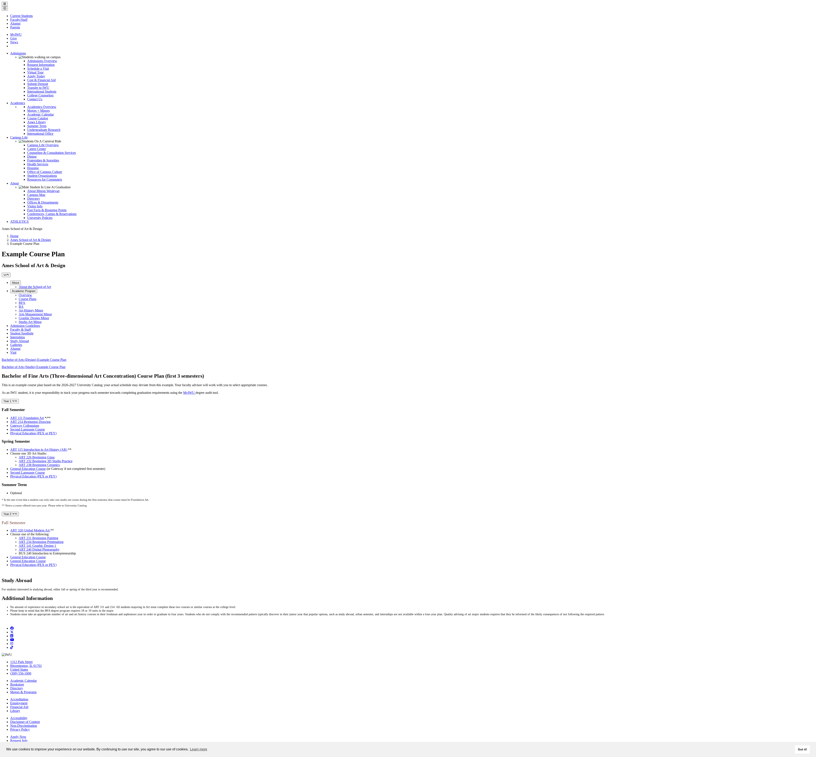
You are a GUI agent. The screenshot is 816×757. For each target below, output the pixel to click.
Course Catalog (37, 118)
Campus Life (19, 137)
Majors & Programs (23, 692)
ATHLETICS (19, 221)
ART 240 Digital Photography (39, 549)
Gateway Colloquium (24, 425)
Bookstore (17, 684)
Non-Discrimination (23, 725)
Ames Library (36, 122)
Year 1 (7, 401)
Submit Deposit (37, 84)
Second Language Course (27, 429)
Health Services (37, 164)
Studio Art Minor (30, 322)
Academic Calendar (40, 114)
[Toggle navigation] (6, 275)
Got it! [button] (802, 749)
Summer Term (36, 126)
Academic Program (23, 291)
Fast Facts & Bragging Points (47, 210)
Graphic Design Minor (34, 318)
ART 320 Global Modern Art (30, 530)
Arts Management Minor (35, 314)
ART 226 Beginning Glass (37, 457)
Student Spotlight (21, 333)
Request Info (18, 740)
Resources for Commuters (44, 179)
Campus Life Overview (43, 145)
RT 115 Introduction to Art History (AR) (40, 449)
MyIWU (16, 34)
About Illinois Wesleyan (43, 191)
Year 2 (7, 514)
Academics (17, 103)
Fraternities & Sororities (43, 160)
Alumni (15, 23)
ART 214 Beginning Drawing (30, 422)
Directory (33, 198)
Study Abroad (19, 341)
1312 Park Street (21, 662)
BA (21, 306)
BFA (22, 303)
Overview (25, 295)
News (14, 42)
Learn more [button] (198, 749)
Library (15, 711)
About (14, 183)
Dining (32, 156)
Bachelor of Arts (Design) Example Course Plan (34, 359)
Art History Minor (31, 310)
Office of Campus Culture (44, 172)
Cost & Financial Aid (41, 80)
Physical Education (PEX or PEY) (33, 433)
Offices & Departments (42, 202)
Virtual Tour (35, 72)
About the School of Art (35, 287)
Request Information (41, 65)
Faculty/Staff (18, 19)
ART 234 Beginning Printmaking (41, 542)
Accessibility (18, 718)
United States (19, 669)
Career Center (36, 149)
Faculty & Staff (20, 329)
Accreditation (19, 699)
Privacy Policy (20, 729)
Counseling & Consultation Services (51, 153)
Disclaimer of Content (25, 722)
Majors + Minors (38, 110)
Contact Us (34, 99)
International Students (41, 91)
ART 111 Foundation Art (27, 418)
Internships (17, 337)
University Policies (39, 218)
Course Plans (27, 299)
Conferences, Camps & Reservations (51, 214)
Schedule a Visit (38, 68)
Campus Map (36, 195)
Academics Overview (41, 107)
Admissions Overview (42, 61)
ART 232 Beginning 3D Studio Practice (45, 461)
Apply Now (18, 737)
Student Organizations (42, 175)
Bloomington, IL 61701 (26, 666)
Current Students (21, 16)
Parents (15, 27)
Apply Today (36, 76)
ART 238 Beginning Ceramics (39, 465)
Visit (13, 352)
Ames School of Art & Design (30, 240)
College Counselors (40, 95)
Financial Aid (19, 707)
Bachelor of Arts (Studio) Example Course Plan (33, 367)
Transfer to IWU (38, 87)
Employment (18, 703)
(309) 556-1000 (20, 673)
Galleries (16, 345)
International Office (40, 133)
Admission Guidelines (25, 325)
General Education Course (28, 469)
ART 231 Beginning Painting (38, 538)
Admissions (18, 53)
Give (13, 38)
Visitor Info (34, 206)
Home (14, 236)
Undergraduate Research (43, 130)
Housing (33, 168)
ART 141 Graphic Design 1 (37, 545)
